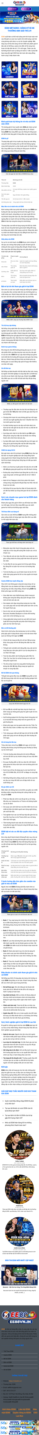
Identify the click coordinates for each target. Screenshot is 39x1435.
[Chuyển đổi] (3, 1101)
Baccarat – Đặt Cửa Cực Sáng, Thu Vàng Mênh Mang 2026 (19, 1287)
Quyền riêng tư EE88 (22, 1412)
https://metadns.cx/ (15, 1381)
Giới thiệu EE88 (9, 1409)
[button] (2, 3)
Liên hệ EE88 (24, 1409)
